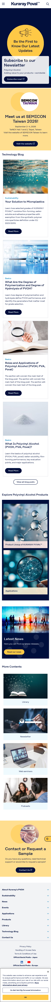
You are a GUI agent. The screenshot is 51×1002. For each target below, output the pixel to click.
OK (25, 997)
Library (25, 702)
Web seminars (25, 771)
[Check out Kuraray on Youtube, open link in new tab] (29, 962)
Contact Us (24, 870)
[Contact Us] (47, 839)
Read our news (14, 652)
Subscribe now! (14, 79)
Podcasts (25, 806)
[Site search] (47, 4)
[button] (25, 890)
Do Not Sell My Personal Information (25, 990)
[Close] (48, 971)
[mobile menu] (3, 3)
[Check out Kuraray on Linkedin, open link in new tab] (22, 962)
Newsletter (25, 736)
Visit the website (24, 144)
